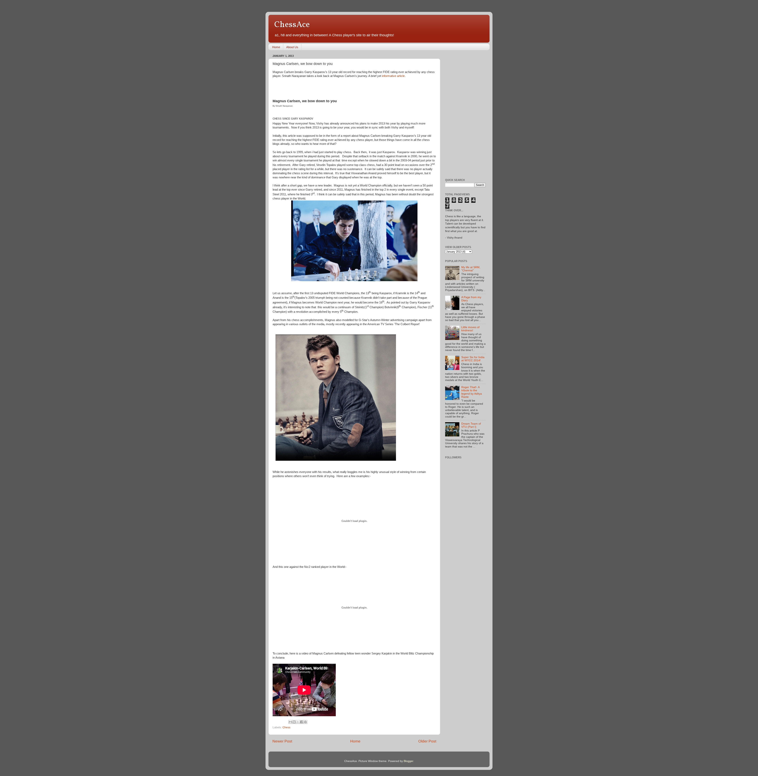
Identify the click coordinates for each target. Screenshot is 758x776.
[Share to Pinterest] (305, 722)
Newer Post (282, 741)
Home (276, 47)
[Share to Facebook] (302, 722)
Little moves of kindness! (470, 329)
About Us (292, 47)
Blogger (408, 761)
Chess (286, 727)
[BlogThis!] (294, 722)
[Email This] (290, 722)
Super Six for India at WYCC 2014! (472, 359)
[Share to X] (298, 722)
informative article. (393, 76)
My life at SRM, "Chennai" (470, 269)
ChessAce (292, 25)
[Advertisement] (461, 112)
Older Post (427, 741)
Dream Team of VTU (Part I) (471, 425)
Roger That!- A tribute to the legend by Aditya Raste (471, 392)
